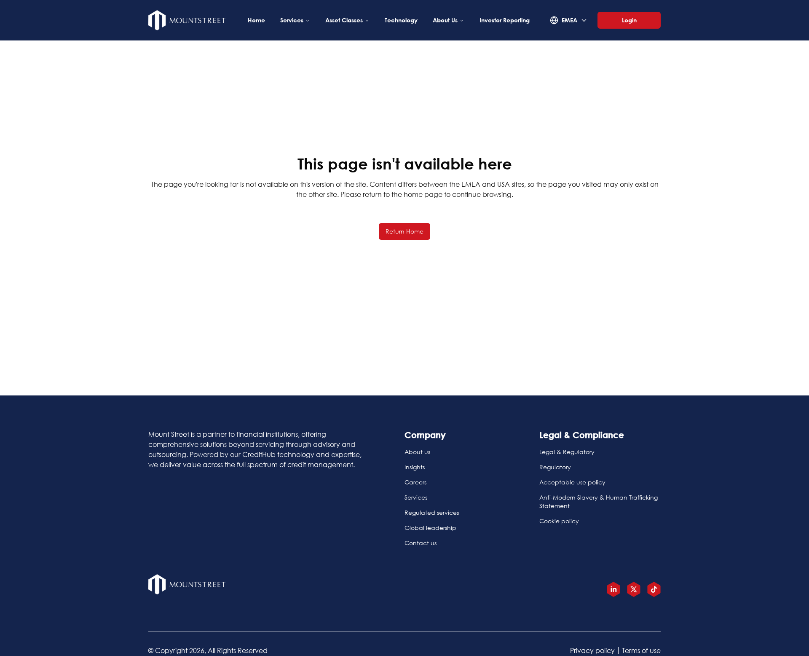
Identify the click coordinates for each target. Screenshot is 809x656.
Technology (401, 20)
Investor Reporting (505, 20)
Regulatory (555, 467)
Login (629, 20)
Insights (414, 467)
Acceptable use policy (572, 482)
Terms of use (641, 650)
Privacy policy (592, 650)
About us (417, 452)
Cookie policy (559, 521)
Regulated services (431, 512)
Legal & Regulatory (567, 452)
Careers (415, 482)
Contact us (420, 543)
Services (291, 20)
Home (256, 20)
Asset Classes (344, 20)
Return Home (404, 231)
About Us (445, 20)
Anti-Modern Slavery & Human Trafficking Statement (598, 501)
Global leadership (430, 528)
